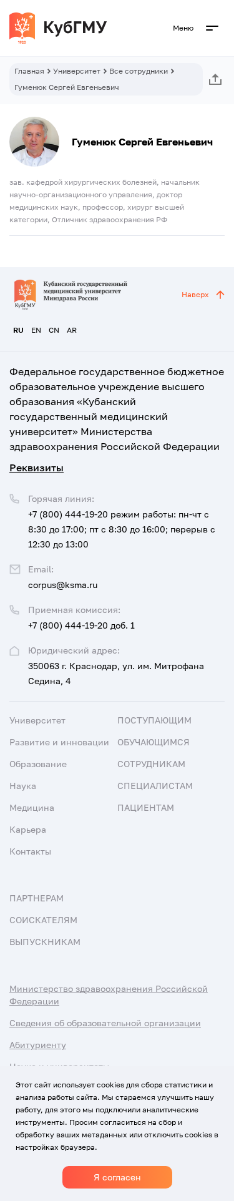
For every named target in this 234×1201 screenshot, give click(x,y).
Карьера (27, 829)
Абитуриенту (37, 1044)
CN (54, 330)
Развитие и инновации (59, 742)
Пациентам (145, 807)
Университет (76, 71)
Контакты (30, 851)
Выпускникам (44, 941)
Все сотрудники (138, 71)
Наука (22, 785)
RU (18, 330)
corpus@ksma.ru (62, 584)
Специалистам (155, 785)
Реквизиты (36, 467)
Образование (38, 763)
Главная (29, 71)
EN (36, 330)
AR (72, 330)
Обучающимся (153, 742)
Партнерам (36, 898)
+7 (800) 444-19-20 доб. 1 (81, 625)
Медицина (31, 807)
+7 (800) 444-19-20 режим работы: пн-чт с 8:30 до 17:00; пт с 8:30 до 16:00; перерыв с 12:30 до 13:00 (121, 529)
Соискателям (43, 919)
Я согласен (117, 1177)
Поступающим (154, 720)
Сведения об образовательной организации (105, 1022)
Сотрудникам (151, 763)
